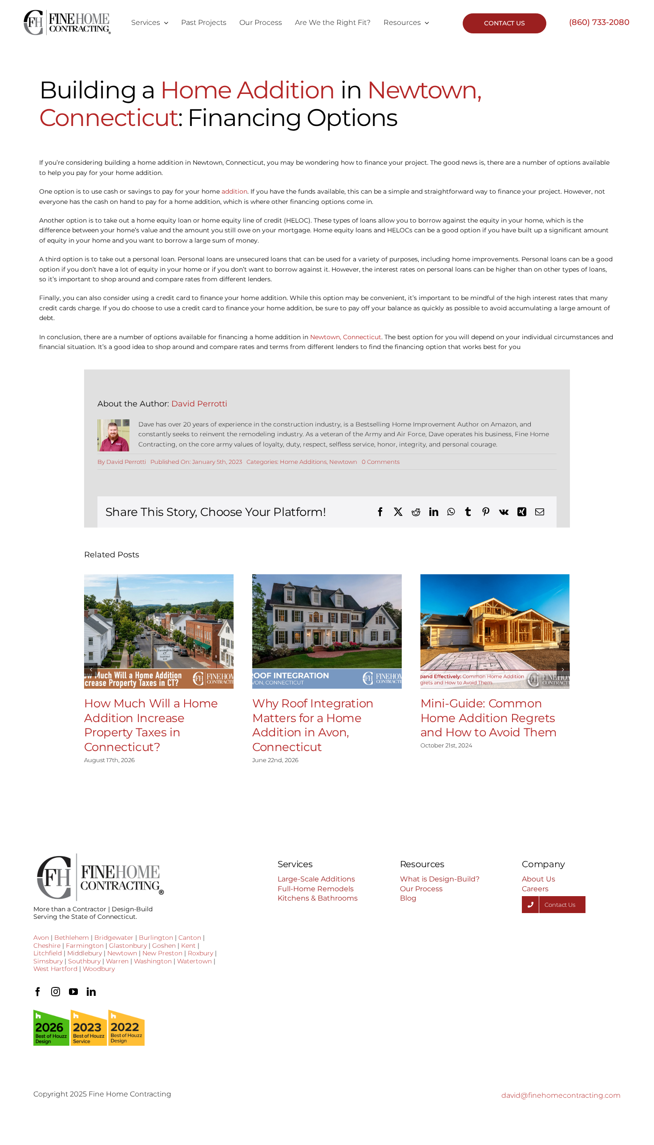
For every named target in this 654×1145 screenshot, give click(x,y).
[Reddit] (416, 512)
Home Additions (303, 461)
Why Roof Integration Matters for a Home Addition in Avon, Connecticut (313, 725)
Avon (41, 938)
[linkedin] (91, 991)
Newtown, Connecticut (345, 337)
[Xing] (522, 512)
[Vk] (504, 512)
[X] (398, 512)
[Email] (540, 512)
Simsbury (48, 961)
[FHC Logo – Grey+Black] (67, 12)
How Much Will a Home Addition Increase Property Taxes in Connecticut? (151, 725)
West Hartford (55, 969)
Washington (153, 961)
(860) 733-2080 (599, 22)
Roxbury (200, 953)
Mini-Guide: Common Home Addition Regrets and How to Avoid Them (488, 717)
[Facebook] (380, 512)
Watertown (194, 961)
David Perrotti (199, 404)
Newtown (343, 461)
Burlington (156, 938)
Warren (117, 961)
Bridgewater (113, 938)
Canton (189, 938)
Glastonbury (128, 946)
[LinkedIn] (434, 512)
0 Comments (381, 461)
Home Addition (247, 90)
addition (234, 191)
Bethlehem (71, 938)
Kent (188, 946)
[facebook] (37, 991)
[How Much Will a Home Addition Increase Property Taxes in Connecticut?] (159, 631)
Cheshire (47, 946)
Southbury (84, 961)
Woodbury (99, 969)
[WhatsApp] (451, 512)
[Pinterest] (486, 512)
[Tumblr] (468, 512)
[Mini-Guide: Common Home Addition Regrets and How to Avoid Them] (495, 631)
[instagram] (55, 991)
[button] (90, 669)
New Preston (162, 953)
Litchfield (47, 953)
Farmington (85, 946)
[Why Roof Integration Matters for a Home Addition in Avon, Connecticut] (327, 631)
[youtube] (73, 991)
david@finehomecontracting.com (561, 1095)
